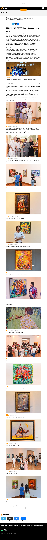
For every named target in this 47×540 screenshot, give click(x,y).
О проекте (2, 525)
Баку (35, 505)
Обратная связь (31, 526)
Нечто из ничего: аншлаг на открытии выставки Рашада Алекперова (23, 80)
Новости (8, 505)
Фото (8, 77)
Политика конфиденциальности (24, 525)
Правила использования (13, 525)
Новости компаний (24, 526)
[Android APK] (4, 530)
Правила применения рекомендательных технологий (11, 526)
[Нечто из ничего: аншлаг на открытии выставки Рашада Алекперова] (23, 69)
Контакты (6, 525)
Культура (21, 505)
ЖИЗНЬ (31, 505)
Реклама (36, 526)
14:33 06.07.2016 (9, 21)
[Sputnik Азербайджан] (6, 9)
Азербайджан (16, 505)
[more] (39, 83)
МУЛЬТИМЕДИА (26, 505)
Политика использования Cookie (37, 525)
